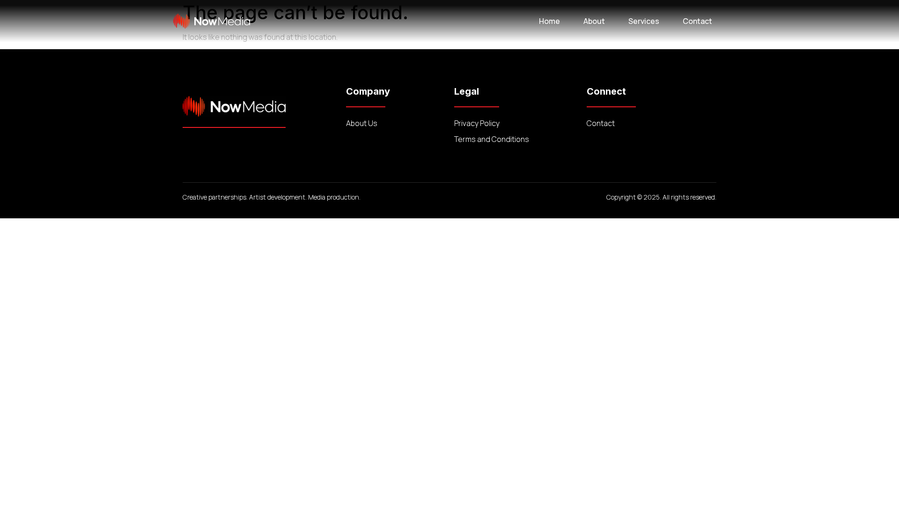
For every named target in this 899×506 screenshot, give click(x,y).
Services (643, 21)
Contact (697, 21)
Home (549, 21)
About (594, 21)
